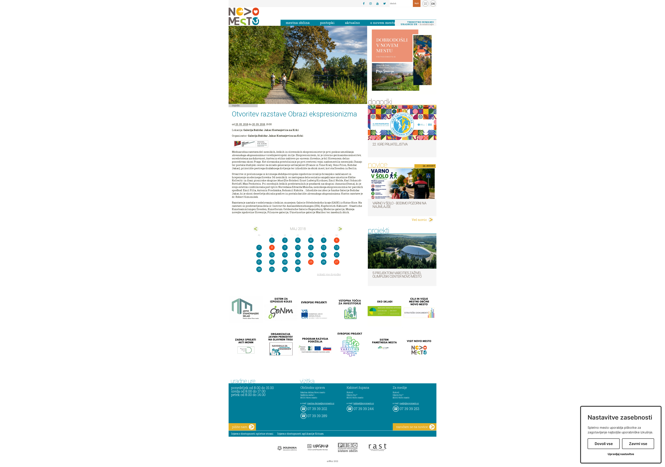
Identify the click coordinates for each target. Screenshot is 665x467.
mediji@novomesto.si (409, 403)
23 (284, 262)
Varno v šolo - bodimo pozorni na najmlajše (399, 205)
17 (297, 254)
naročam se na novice (412, 427)
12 (323, 247)
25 (310, 262)
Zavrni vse (638, 444)
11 (310, 247)
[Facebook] (363, 3)
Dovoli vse (604, 444)
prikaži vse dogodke (329, 274)
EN (433, 3)
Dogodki (236, 105)
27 (336, 262)
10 (297, 247)
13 (336, 247)
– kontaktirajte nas (417, 23)
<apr (256, 229)
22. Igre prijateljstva (390, 144)
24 (297, 262)
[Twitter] (384, 3)
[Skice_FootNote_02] (298, 144)
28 (259, 269)
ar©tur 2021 (332, 461)
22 (271, 262)
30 (284, 269)
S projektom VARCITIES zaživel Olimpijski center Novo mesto (397, 275)
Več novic (419, 220)
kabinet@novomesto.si (363, 403)
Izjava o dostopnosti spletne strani (252, 433)
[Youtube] (377, 3)
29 (271, 269)
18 (310, 254)
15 (271, 254)
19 (323, 254)
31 (297, 269)
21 (259, 262)
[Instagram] (370, 3)
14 (259, 254)
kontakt (425, 4)
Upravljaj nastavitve (621, 454)
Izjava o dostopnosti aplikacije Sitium (300, 433)
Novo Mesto (252, 16)
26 (323, 262)
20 (336, 254)
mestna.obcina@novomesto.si (320, 403)
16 (284, 254)
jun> (340, 229)
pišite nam (239, 427)
